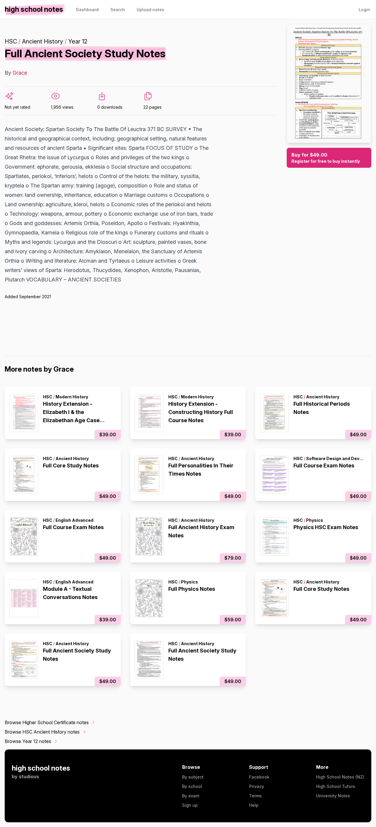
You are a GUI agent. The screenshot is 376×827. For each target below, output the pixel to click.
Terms (255, 795)
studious (29, 776)
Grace (20, 73)
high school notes (41, 768)
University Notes (333, 795)
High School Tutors (335, 786)
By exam (190, 795)
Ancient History (42, 41)
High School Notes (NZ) (340, 776)
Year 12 (77, 41)
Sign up (190, 805)
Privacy (256, 786)
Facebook (259, 776)
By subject (193, 776)
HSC (11, 41)
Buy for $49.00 (325, 158)
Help (253, 805)
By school (192, 786)
